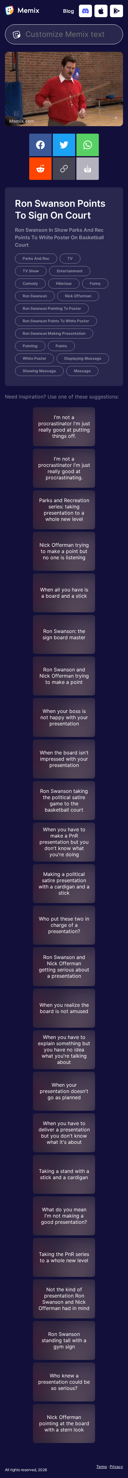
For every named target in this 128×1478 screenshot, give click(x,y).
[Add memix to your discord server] (85, 11)
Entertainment (70, 271)
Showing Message (39, 370)
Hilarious (64, 283)
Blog (68, 11)
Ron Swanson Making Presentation (54, 333)
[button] (64, 168)
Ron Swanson (35, 296)
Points (61, 346)
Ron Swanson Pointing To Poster (52, 308)
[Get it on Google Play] (116, 11)
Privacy (116, 1466)
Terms (101, 1466)
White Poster (34, 358)
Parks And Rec (36, 258)
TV (70, 258)
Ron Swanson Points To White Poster (56, 321)
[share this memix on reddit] (40, 168)
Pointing (30, 346)
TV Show (31, 271)
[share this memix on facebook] (40, 145)
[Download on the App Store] (100, 11)
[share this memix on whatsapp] (87, 145)
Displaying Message (82, 358)
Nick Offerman (78, 296)
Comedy (30, 283)
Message (82, 370)
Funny (95, 283)
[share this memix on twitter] (64, 145)
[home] (22, 11)
